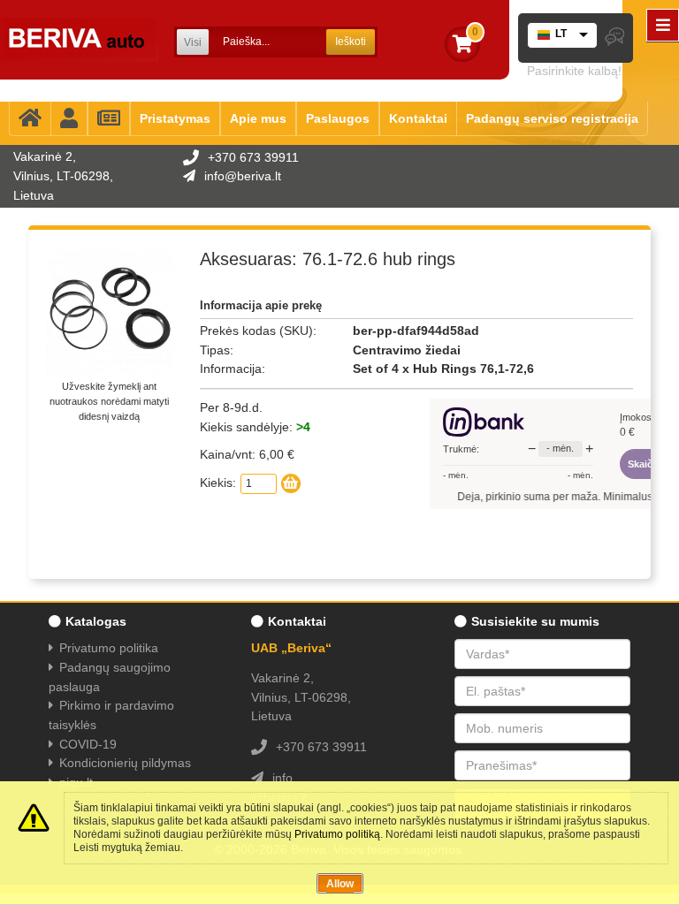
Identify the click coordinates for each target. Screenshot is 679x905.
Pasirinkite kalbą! (574, 71)
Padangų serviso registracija (552, 118)
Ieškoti (350, 41)
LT (561, 33)
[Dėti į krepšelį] (291, 483)
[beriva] (79, 40)
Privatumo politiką (337, 834)
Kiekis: (218, 482)
